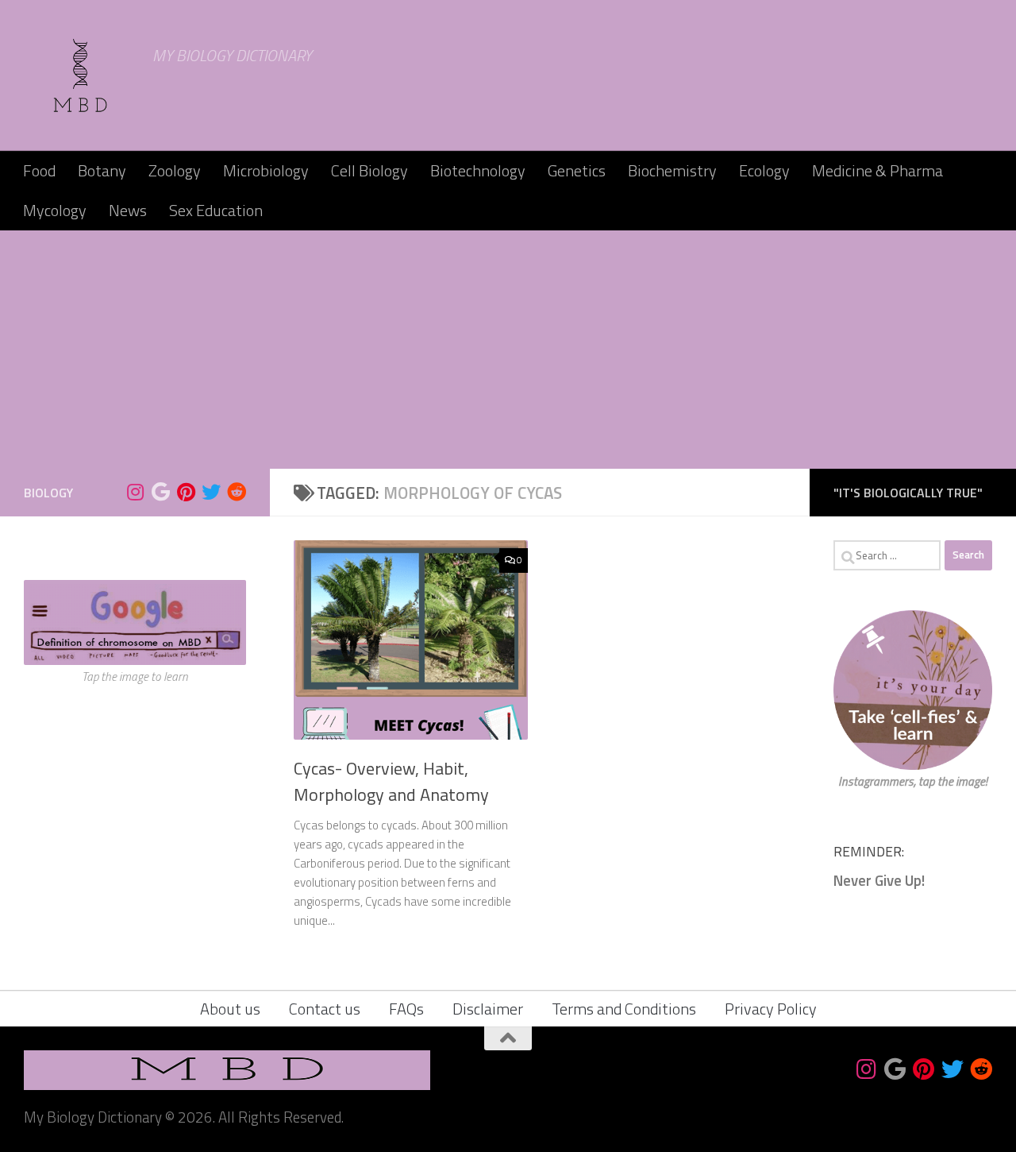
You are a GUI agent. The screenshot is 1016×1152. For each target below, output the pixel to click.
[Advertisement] (508, 349)
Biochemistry (672, 170)
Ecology (764, 170)
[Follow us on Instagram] (134, 491)
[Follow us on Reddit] (236, 491)
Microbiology (266, 170)
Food (39, 170)
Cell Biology (369, 170)
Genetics (577, 170)
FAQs (406, 1008)
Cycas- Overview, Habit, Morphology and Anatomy (391, 781)
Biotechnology (477, 170)
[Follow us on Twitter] (211, 491)
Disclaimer (487, 1008)
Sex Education (216, 210)
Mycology (55, 210)
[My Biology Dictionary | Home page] (80, 75)
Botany (102, 170)
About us (230, 1008)
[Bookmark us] (160, 491)
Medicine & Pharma (877, 170)
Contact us (324, 1008)
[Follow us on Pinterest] (185, 491)
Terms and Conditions (624, 1008)
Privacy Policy (771, 1008)
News (128, 210)
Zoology (174, 170)
